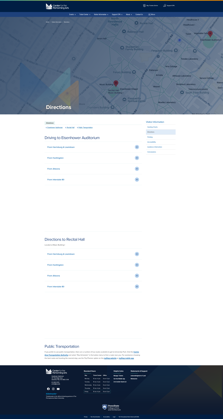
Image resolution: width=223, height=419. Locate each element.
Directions (66, 22)
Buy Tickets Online (152, 5)
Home (47, 22)
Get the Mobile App (119, 379)
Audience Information (154, 147)
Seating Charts (152, 127)
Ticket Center (83, 14)
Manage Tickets (118, 376)
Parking (150, 137)
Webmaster (134, 379)
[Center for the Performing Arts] (59, 6)
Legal (114, 417)
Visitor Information (100, 14)
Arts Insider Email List (120, 382)
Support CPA (171, 5)
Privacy (85, 417)
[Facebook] (48, 390)
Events (71, 14)
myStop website (110, 358)
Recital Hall (70, 127)
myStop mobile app (126, 358)
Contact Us (139, 14)
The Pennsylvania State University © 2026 (129, 417)
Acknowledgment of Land (138, 376)
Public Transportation (85, 127)
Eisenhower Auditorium (55, 127)
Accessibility (151, 142)
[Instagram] (53, 390)
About (128, 14)
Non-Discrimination (95, 417)
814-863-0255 (55, 382)
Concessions (151, 152)
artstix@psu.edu (56, 384)
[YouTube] (58, 390)
